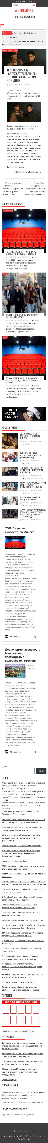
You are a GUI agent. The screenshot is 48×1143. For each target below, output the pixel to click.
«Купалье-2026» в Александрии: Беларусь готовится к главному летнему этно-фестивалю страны (21, 853)
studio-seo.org (8, 1031)
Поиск (4, 766)
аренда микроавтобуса (34, 478)
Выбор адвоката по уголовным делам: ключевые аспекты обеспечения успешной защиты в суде (33, 513)
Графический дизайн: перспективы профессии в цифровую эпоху (31, 455)
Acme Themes (24, 1139)
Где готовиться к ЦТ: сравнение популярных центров (30, 435)
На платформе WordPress (14, 1136)
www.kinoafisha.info (33, 172)
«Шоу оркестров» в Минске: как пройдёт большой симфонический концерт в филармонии (21, 838)
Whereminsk (24, 10)
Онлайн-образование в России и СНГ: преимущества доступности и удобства (33, 484)
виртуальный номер (33, 506)
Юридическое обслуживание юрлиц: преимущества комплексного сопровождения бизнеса (22, 967)
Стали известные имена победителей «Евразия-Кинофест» (22, 316)
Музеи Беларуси (9, 1079)
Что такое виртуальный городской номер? (30, 498)
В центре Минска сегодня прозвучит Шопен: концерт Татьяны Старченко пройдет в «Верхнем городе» (23, 797)
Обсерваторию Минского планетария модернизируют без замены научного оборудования (19, 1072)
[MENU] (2, 25)
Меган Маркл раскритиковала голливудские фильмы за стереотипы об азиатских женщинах (35, 189)
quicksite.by (29, 1031)
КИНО (4, 50)
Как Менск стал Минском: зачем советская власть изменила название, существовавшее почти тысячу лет (24, 805)
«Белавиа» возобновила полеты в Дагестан (22, 920)
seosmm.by (19, 1031)
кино (36, 257)
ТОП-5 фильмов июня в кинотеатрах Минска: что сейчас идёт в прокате (21, 252)
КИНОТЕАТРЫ (12, 50)
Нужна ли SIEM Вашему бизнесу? (16, 861)
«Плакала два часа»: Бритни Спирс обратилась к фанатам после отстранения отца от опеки (13, 189)
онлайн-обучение (32, 493)
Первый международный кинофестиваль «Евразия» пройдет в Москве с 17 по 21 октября (24, 380)
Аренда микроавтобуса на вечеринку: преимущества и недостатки (31, 470)
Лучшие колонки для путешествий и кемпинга (21, 845)
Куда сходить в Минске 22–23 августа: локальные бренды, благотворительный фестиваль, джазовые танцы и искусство (23, 786)
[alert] (24, 1114)
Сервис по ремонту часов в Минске (18, 982)
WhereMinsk (25, 85)
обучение (28, 444)
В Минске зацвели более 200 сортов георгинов (22, 791)
